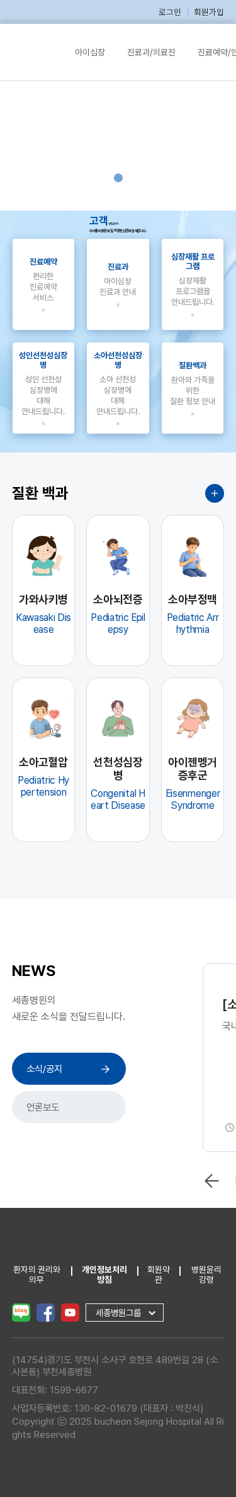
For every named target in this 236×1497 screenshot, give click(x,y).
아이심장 (90, 52)
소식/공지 (44, 1069)
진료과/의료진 (151, 52)
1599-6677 (74, 1390)
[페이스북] (46, 1311)
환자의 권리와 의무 (36, 1274)
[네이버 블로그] (21, 1311)
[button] (212, 1181)
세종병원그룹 (118, 1312)
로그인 (170, 12)
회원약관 (158, 1274)
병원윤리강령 (206, 1274)
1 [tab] (118, 177)
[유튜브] (70, 1311)
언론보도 (42, 1107)
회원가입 (209, 12)
